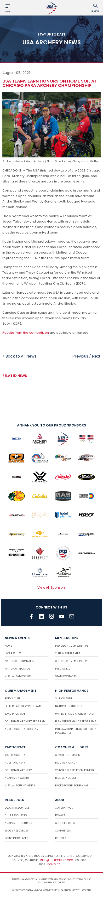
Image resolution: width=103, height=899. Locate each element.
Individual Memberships (72, 646)
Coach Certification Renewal (75, 770)
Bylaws (60, 815)
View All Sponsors (51, 587)
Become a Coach (66, 762)
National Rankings (68, 706)
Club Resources (16, 815)
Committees (63, 830)
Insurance (62, 668)
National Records (17, 668)
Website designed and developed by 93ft (34, 890)
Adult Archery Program (22, 729)
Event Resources (16, 838)
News (8, 646)
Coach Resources (67, 755)
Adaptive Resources (19, 823)
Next (96, 356)
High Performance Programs (75, 721)
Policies (60, 838)
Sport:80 (86, 890)
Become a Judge (66, 778)
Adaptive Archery (17, 778)
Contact (54, 864)
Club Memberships (67, 653)
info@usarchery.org (56, 860)
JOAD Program (15, 714)
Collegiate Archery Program (25, 721)
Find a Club (12, 698)
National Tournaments (21, 661)
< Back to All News (19, 356)
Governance (64, 808)
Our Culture (63, 698)
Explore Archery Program (23, 706)
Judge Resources (17, 830)
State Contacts (66, 676)
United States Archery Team (74, 714)
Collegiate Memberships (72, 661)
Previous (80, 356)
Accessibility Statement (51, 882)
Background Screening (71, 785)
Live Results (13, 653)
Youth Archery (15, 755)
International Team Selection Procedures (76, 731)
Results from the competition (25, 332)
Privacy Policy (67, 879)
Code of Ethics (65, 823)
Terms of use (83, 879)
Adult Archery (15, 762)
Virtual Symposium (18, 676)
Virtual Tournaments (20, 785)
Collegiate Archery (18, 770)
